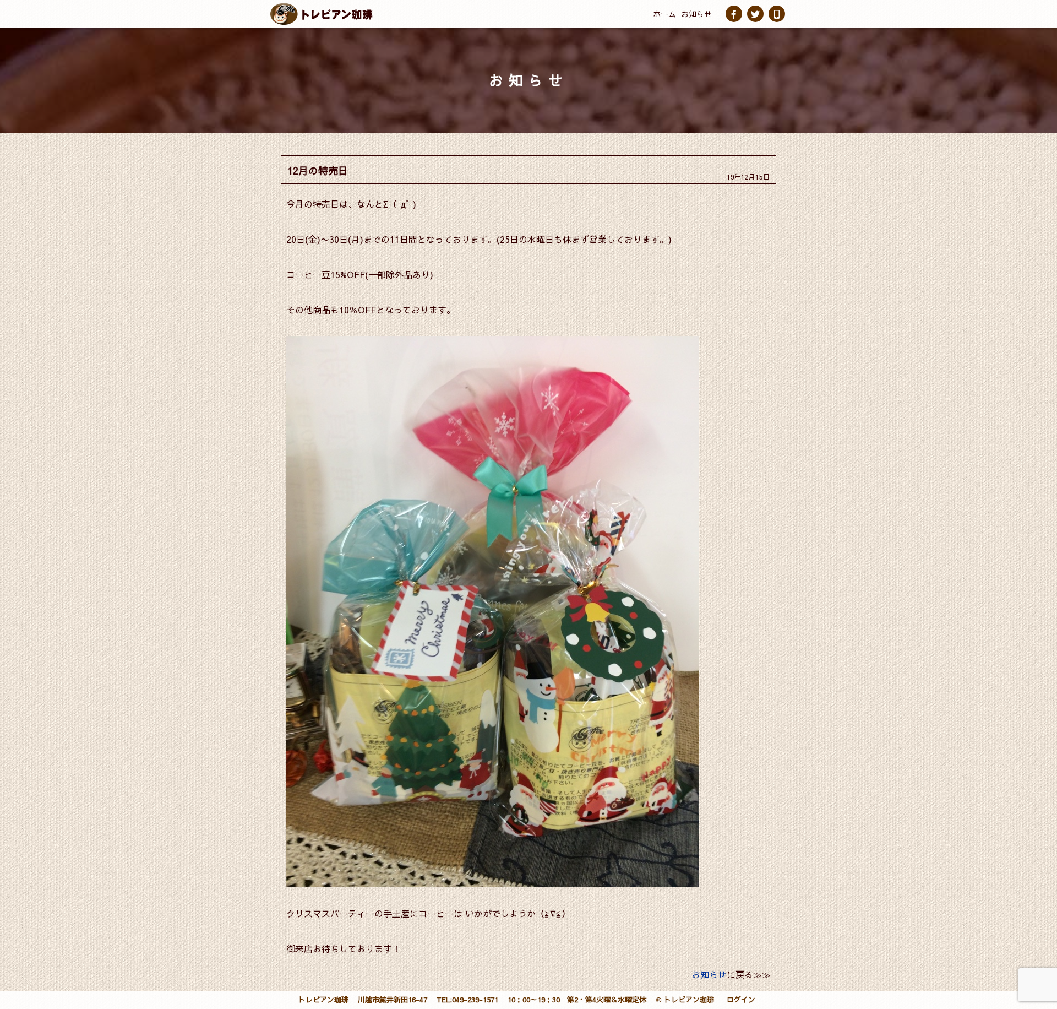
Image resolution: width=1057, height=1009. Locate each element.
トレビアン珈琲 (323, 1000)
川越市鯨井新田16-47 (392, 1000)
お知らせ (696, 13)
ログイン (741, 1000)
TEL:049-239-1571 (467, 1000)
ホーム (664, 13)
